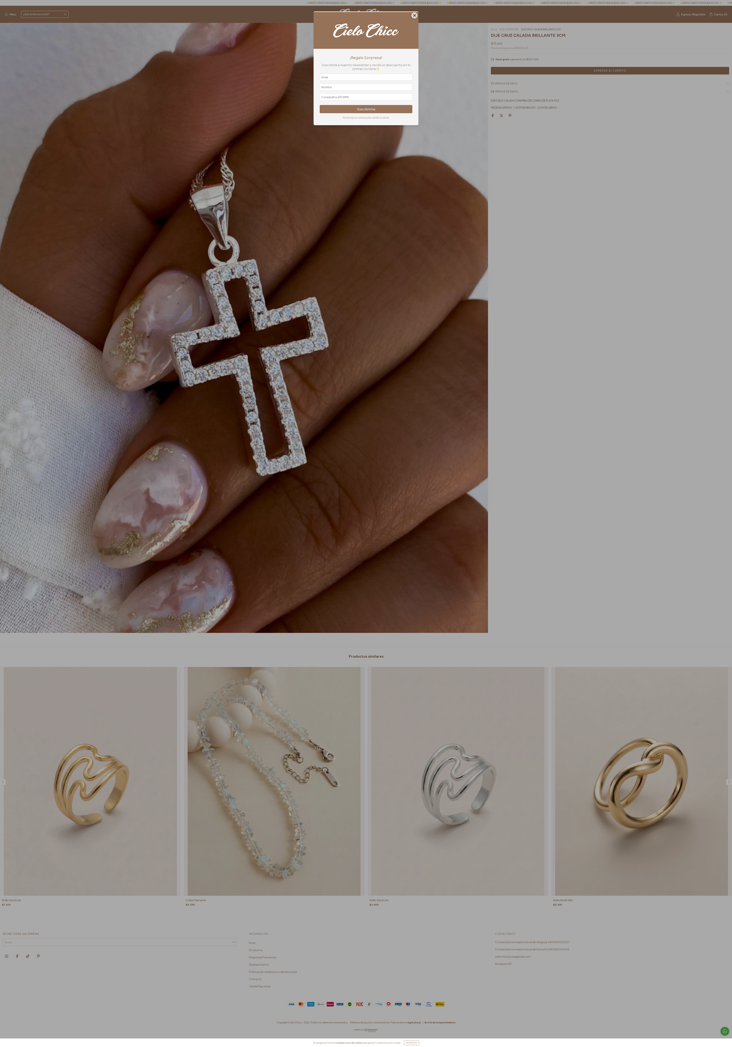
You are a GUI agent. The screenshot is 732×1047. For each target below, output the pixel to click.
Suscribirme (366, 109)
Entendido (411, 1043)
